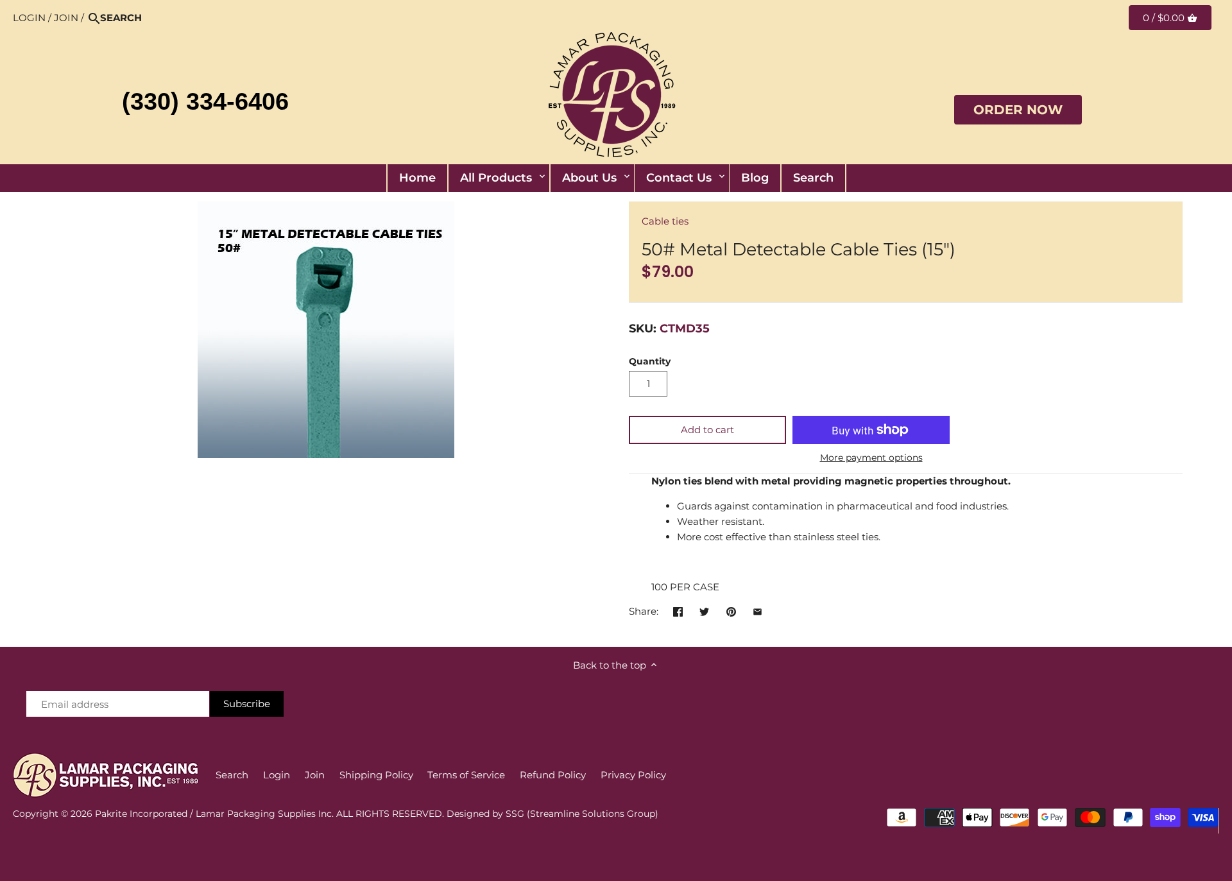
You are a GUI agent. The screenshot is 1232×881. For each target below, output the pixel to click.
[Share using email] (757, 610)
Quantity (650, 361)
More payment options (871, 458)
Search (232, 775)
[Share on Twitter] (704, 610)
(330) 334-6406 (205, 101)
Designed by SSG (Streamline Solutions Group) (552, 813)
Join (66, 18)
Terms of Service (466, 775)
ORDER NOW (1018, 109)
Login (29, 18)
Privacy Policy (633, 775)
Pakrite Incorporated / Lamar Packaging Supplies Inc (213, 813)
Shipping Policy (376, 775)
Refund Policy (553, 775)
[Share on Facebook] (678, 610)
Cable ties (665, 221)
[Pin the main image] (731, 610)
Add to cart (707, 429)
